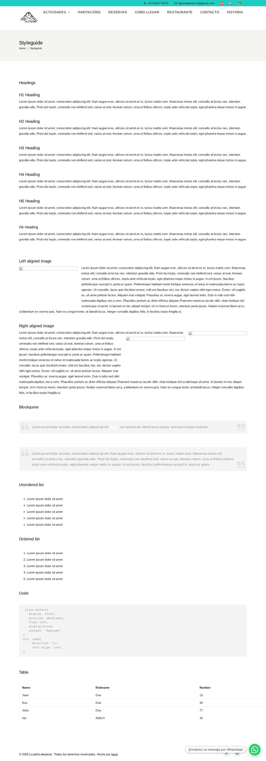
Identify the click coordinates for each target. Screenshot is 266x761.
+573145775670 (157, 3)
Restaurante (180, 12)
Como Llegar (147, 12)
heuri (114, 754)
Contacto (209, 12)
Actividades (55, 12)
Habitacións (89, 12)
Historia (235, 12)
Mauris (114, 427)
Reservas (117, 12)
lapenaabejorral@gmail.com (196, 3)
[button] (255, 750)
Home (22, 48)
